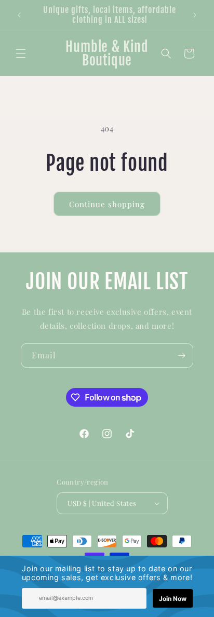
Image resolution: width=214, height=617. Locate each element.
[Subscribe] (181, 355)
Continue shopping (107, 204)
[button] (20, 53)
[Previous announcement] (19, 15)
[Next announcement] (194, 15)
